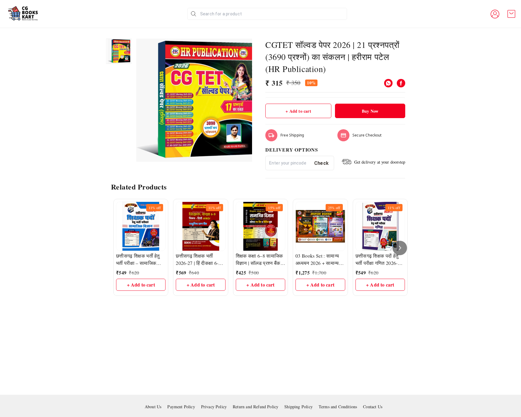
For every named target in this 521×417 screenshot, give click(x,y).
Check (321, 163)
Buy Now (370, 111)
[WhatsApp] (388, 83)
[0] (511, 13)
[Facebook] (401, 83)
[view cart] (511, 13)
